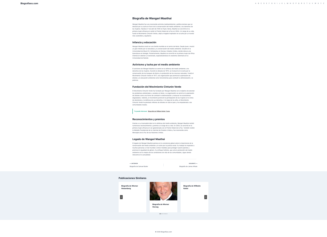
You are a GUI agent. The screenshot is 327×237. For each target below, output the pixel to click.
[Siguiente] (205, 197)
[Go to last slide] (121, 197)
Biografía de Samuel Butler (139, 165)
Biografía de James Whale (188, 165)
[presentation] (163, 191)
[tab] (160, 213)
